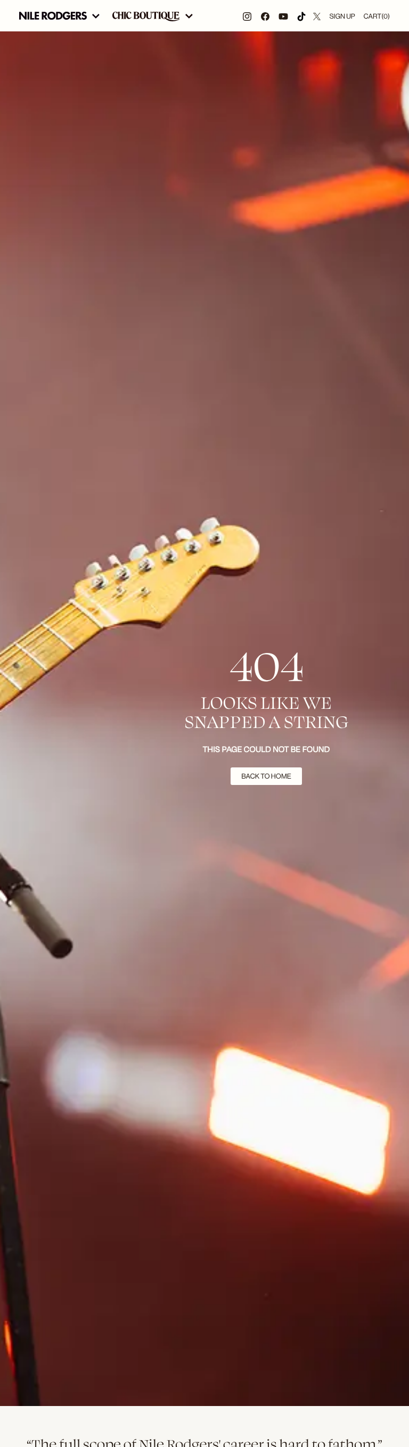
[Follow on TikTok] (301, 15)
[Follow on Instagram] (247, 16)
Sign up (342, 16)
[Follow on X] (317, 15)
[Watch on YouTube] (283, 16)
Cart (377, 16)
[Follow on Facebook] (265, 16)
